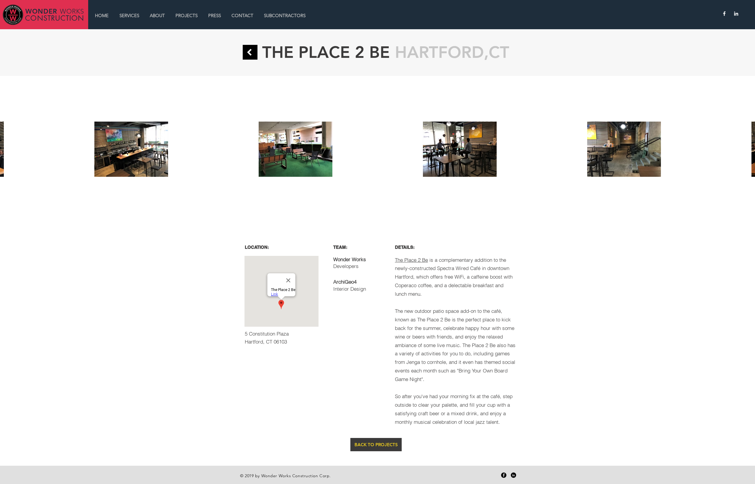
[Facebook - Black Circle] (503, 475)
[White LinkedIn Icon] (736, 14)
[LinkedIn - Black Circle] (513, 475)
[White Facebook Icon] (724, 14)
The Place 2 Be (411, 260)
